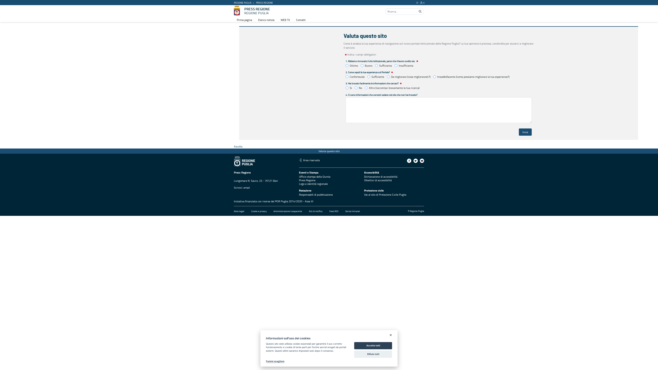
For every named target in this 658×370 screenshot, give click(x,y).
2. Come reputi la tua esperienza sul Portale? (368, 72)
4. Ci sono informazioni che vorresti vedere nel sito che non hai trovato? (381, 94)
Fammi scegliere (275, 361)
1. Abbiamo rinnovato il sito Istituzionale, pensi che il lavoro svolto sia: (380, 61)
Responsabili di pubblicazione (316, 194)
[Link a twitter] (415, 161)
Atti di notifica (315, 211)
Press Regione (307, 180)
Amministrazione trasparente (287, 211)
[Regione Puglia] (237, 11)
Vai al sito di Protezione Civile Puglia (385, 194)
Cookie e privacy (259, 211)
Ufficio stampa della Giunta (314, 176)
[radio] (347, 65)
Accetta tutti (373, 345)
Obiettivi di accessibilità (378, 180)
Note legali (239, 211)
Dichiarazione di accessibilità (380, 176)
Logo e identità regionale (313, 184)
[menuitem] (244, 20)
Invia (525, 132)
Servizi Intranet (352, 211)
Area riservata (311, 160)
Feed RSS (333, 211)
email (246, 187)
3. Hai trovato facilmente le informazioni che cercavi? (372, 83)
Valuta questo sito (329, 151)
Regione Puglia (242, 2)
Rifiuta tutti (373, 354)
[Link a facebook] (409, 161)
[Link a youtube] (422, 161)
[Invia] (420, 11)
